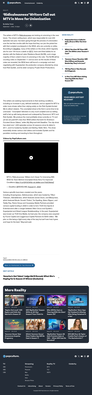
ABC (4, 367)
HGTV (48, 372)
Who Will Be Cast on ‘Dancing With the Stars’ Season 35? (56, 312)
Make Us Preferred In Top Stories (18, 265)
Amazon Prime (29, 380)
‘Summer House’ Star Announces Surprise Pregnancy (13, 336)
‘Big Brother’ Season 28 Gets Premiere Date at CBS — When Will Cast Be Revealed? (56, 337)
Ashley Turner (9, 24)
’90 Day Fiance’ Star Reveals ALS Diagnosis (75, 70)
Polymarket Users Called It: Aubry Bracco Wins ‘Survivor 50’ (76, 42)
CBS (4, 372)
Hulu (26, 378)
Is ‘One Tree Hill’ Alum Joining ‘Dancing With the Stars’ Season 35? (76, 78)
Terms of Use (75, 118)
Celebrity (40, 3)
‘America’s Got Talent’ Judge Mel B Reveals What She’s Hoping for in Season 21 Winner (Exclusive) (29, 277)
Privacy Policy (76, 119)
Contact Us (21, 386)
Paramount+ (28, 367)
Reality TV (51, 364)
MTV (31, 51)
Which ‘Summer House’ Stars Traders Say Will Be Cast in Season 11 (35, 336)
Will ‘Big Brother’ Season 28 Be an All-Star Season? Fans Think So (35, 312)
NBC (4, 369)
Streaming (29, 364)
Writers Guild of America (19, 259)
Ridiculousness (25, 35)
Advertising (32, 386)
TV (4, 364)
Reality (5, 10)
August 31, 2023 (34, 186)
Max (26, 372)
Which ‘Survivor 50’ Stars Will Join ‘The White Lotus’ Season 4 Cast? (76, 51)
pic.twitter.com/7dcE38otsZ (43, 182)
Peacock (27, 369)
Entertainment (30, 3)
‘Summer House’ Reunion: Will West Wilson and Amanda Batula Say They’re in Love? (76, 61)
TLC (48, 369)
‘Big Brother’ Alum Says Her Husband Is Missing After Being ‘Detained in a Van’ (77, 313)
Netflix (27, 375)
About (41, 386)
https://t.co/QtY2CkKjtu (24, 182)
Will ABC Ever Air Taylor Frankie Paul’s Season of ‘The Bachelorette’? (77, 336)
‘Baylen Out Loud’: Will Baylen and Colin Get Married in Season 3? (13, 312)
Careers (48, 386)
